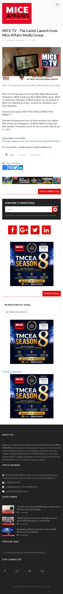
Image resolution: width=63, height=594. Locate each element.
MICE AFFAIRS (35, 155)
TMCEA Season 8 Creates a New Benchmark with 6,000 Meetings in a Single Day (37, 519)
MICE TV (22, 155)
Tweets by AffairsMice (12, 371)
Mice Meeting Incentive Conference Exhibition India (24, 552)
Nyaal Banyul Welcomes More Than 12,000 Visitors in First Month (36, 530)
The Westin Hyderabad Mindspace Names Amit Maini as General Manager (39, 508)
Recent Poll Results (18, 312)
